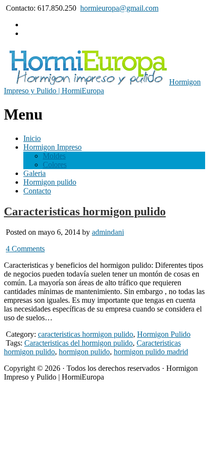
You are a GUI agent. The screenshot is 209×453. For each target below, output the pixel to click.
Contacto (37, 191)
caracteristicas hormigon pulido (85, 334)
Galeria (34, 173)
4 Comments (25, 248)
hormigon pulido (84, 352)
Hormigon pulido (49, 182)
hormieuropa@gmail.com (119, 8)
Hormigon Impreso (52, 147)
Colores (55, 164)
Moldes (54, 156)
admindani (108, 232)
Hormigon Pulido (164, 334)
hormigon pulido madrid (151, 352)
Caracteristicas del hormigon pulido (78, 343)
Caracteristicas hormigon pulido (85, 211)
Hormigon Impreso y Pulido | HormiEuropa (102, 86)
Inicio (32, 138)
